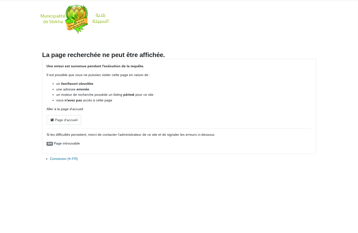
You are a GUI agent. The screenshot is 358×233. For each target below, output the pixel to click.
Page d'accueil (65, 120)
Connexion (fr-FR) (64, 159)
